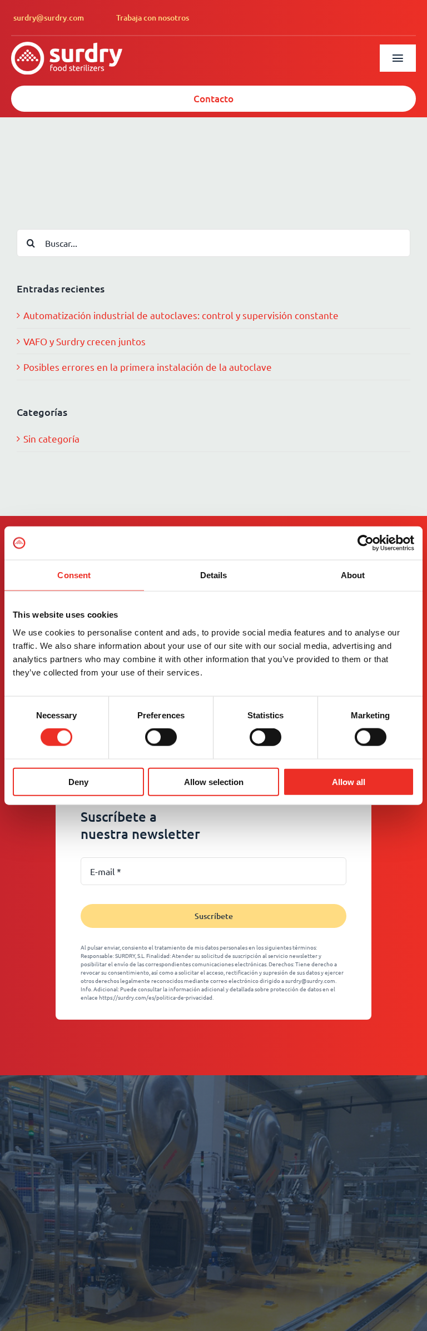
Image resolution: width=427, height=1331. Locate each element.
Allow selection (214, 781)
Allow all (348, 781)
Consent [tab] (74, 575)
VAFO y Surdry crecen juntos (84, 341)
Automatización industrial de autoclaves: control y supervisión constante (181, 315)
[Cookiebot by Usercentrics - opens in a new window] (365, 543)
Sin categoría (51, 438)
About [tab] (353, 575)
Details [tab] (213, 575)
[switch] (161, 737)
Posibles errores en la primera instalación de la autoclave (147, 367)
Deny (78, 781)
